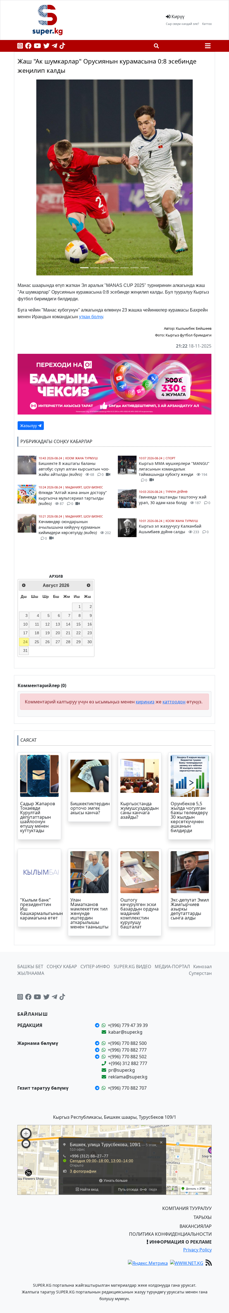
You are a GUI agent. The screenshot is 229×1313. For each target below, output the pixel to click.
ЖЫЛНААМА (30, 973)
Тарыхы (203, 1217)
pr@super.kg (121, 1070)
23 (89, 633)
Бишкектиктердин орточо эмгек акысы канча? (90, 808)
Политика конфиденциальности (170, 1234)
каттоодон (174, 702)
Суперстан (200, 973)
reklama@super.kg (127, 1077)
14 (68, 624)
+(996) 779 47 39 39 (128, 1025)
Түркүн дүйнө (176, 492)
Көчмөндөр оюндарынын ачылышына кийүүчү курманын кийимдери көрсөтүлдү (75, 530)
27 (58, 642)
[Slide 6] (134, 268)
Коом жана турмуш (81, 458)
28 (68, 642)
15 (78, 624)
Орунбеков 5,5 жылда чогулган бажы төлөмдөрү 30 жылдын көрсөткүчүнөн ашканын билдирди (189, 817)
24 (25, 642)
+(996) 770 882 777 (127, 1050)
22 (78, 633)
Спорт (170, 458)
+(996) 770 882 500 (127, 1043)
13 (58, 624)
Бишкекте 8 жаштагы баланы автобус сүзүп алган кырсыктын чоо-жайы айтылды (74, 469)
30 (89, 642)
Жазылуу (29, 425)
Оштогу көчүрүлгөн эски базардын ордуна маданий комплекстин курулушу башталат (139, 913)
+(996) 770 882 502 (127, 1057)
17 (25, 633)
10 (25, 624)
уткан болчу (91, 316)
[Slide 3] (104, 268)
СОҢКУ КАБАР (62, 966)
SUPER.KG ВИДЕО (132, 966)
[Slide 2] (94, 268)
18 (37, 633)
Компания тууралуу (187, 1208)
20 (58, 633)
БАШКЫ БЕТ (30, 966)
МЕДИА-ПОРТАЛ (172, 966)
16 (89, 624)
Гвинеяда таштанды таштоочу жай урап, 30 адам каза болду (174, 499)
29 (78, 642)
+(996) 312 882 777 (127, 1063)
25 (37, 642)
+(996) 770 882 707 (127, 1088)
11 (37, 624)
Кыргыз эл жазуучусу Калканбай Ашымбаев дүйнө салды (174, 528)
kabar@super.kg (125, 1032)
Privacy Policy (197, 1250)
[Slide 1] (84, 268)
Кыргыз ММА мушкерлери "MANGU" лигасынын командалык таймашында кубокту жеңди (174, 472)
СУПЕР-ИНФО (95, 966)
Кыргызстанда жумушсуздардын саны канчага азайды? (139, 810)
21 (68, 633)
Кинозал (202, 966)
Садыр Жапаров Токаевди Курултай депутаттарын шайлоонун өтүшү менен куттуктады (37, 817)
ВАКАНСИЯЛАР (196, 1226)
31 (25, 650)
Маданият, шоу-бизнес (84, 487)
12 (47, 624)
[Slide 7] (144, 268)
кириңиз (145, 702)
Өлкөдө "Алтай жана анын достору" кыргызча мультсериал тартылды (73, 498)
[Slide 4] (114, 268)
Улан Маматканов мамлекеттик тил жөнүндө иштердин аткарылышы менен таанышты (89, 913)
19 (47, 633)
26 (47, 642)
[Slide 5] (124, 268)
